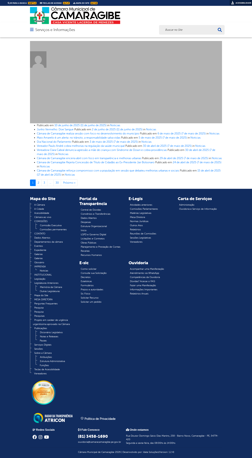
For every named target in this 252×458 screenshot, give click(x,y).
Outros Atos (136, 225)
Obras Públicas (88, 242)
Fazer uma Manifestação (143, 285)
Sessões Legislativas (140, 237)
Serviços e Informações (55, 30)
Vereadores (40, 373)
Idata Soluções (151, 452)
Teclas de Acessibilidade (47, 369)
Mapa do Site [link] (86, 3)
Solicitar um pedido (91, 302)
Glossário (39, 262)
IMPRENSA (40, 266)
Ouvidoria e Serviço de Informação (198, 209)
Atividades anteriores (141, 205)
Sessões (38, 349)
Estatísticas (86, 281)
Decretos (86, 277)
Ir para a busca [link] (23, 3)
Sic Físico (85, 293)
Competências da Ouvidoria (145, 277)
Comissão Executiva (51, 225)
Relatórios (135, 229)
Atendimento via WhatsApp (144, 273)
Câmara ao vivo (42, 217)
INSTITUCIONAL (43, 274)
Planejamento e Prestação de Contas (100, 247)
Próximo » (69, 182)
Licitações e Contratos (93, 238)
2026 (117, 452)
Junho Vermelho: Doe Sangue (55, 129)
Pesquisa (39, 307)
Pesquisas (39, 316)
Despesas (86, 222)
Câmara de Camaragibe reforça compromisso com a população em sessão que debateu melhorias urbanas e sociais (108, 170)
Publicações (40, 328)
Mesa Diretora (137, 217)
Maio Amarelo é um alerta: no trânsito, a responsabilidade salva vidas (78, 137)
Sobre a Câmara (43, 353)
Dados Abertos (42, 237)
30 (57, 182)
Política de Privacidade (100, 418)
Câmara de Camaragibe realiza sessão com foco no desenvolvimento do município (88, 133)
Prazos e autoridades (92, 289)
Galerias (38, 254)
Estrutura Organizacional (94, 226)
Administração (186, 205)
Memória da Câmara (51, 287)
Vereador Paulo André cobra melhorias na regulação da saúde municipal (81, 145)
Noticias (115, 125)
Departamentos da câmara (48, 242)
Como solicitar (89, 269)
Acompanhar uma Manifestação (147, 269)
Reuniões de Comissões (143, 233)
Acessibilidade (41, 213)
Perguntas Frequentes (46, 303)
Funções (44, 365)
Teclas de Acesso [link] (55, 3)
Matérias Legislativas (140, 213)
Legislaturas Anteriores (46, 283)
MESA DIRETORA (43, 299)
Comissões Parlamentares (144, 209)
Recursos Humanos (91, 255)
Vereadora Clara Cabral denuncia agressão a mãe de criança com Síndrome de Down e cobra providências (102, 150)
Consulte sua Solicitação (94, 273)
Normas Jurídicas (139, 221)
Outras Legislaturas (50, 291)
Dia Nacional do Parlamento (54, 141)
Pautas (43, 340)
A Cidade (39, 209)
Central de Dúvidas (91, 210)
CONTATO (39, 233)
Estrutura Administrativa (52, 361)
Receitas (85, 251)
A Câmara (39, 205)
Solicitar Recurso (90, 297)
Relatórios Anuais (139, 293)
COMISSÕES (40, 221)
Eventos (38, 246)
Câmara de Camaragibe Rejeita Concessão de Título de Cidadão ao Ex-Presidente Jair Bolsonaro (95, 162)
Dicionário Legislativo (51, 332)
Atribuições (46, 357)
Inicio (84, 230)
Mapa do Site (41, 295)
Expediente (40, 250)
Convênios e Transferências (95, 214)
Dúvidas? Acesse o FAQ (142, 281)
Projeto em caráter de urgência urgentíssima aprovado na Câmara (51, 322)
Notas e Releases (49, 336)
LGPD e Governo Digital (93, 234)
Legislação (39, 279)
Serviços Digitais (42, 344)
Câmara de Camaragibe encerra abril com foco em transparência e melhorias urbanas (89, 158)
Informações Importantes (143, 289)
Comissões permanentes (53, 229)
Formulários (87, 285)
